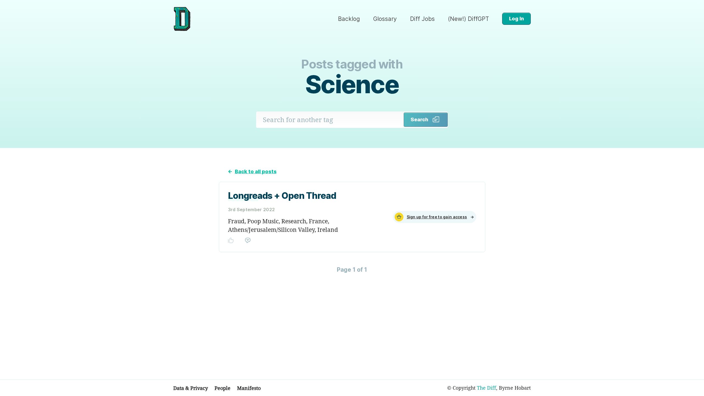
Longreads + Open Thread (282, 195)
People (222, 388)
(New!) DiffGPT (468, 18)
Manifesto (249, 388)
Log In (516, 18)
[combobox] (330, 120)
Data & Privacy (190, 388)
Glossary (385, 18)
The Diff (486, 387)
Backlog (349, 18)
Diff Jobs (422, 18)
